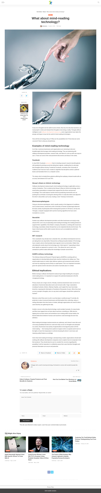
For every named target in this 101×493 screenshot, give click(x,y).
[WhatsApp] (69, 353)
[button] (4, 2)
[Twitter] (26, 96)
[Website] (77, 370)
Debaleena (45, 26)
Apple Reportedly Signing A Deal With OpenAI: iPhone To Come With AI (14, 456)
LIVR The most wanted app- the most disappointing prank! (24, 116)
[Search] (98, 2)
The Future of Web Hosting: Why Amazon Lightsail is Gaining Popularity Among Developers (61, 456)
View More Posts (74, 361)
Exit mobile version (50, 491)
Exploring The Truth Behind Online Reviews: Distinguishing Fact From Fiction (85, 439)
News (50, 14)
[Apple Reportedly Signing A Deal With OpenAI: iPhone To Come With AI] (15, 444)
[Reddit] (74, 353)
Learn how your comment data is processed (54, 425)
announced (49, 163)
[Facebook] (22, 96)
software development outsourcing (51, 132)
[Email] (79, 353)
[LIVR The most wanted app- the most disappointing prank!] (24, 108)
